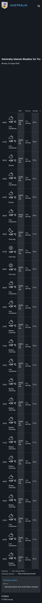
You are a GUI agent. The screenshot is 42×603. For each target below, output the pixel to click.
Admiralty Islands (8, 574)
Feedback (5, 596)
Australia (5, 571)
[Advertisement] (21, 34)
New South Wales (18, 571)
